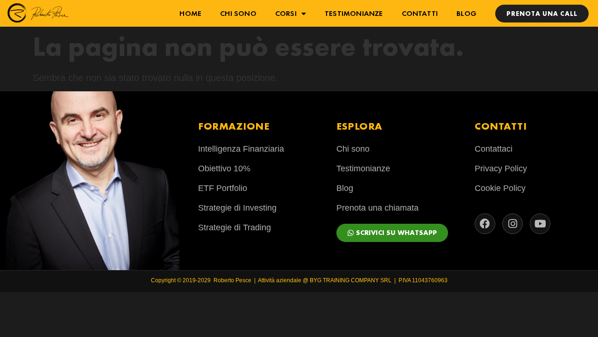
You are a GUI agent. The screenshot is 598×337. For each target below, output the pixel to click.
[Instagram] (512, 223)
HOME (190, 13)
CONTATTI (420, 13)
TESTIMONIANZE (354, 13)
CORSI (286, 13)
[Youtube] (540, 223)
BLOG (466, 13)
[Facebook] (485, 223)
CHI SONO (238, 13)
